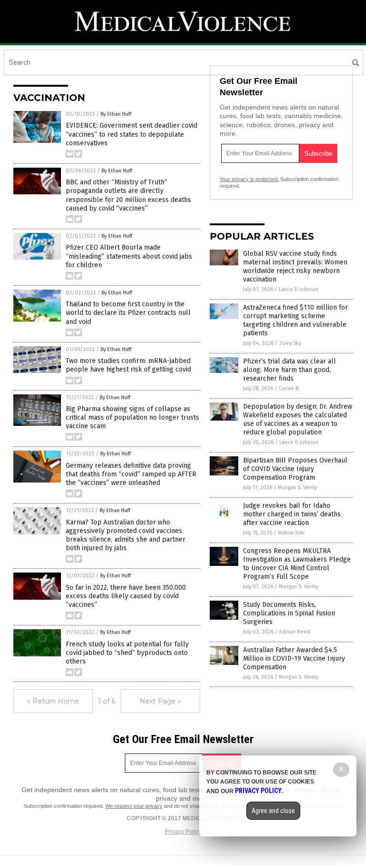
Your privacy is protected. (249, 179)
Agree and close (273, 811)
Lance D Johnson (298, 289)
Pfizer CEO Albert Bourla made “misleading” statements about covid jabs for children (129, 256)
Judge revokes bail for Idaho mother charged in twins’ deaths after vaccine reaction (292, 514)
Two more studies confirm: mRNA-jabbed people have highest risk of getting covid (128, 365)
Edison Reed (294, 632)
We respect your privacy (134, 806)
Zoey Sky (290, 343)
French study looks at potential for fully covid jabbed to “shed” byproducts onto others (127, 652)
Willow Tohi (291, 533)
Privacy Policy (183, 831)
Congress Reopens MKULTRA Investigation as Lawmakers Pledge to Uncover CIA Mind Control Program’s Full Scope (297, 564)
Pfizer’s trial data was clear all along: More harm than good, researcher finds (289, 369)
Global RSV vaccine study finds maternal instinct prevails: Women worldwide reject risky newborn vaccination (295, 267)
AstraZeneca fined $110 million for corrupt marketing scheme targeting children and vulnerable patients (295, 320)
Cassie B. (289, 388)
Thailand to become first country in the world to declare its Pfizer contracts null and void (128, 312)
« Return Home (53, 701)
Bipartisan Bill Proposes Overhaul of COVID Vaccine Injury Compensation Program (295, 469)
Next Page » (160, 701)
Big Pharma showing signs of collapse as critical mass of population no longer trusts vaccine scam (132, 417)
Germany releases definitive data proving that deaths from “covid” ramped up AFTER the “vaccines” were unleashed (131, 474)
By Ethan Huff (116, 114)
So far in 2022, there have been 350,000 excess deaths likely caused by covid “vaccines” (126, 596)
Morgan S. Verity (297, 487)
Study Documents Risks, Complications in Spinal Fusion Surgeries (289, 613)
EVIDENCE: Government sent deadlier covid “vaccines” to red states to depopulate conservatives (131, 134)
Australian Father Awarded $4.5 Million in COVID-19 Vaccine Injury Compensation (294, 658)
